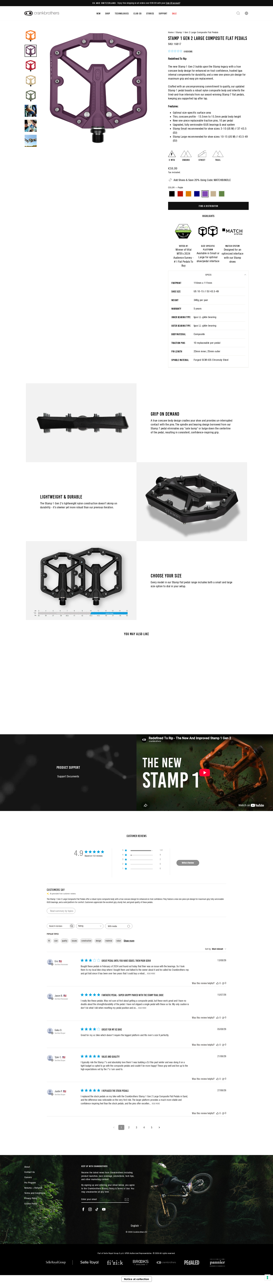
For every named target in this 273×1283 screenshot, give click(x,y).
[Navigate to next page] (159, 1127)
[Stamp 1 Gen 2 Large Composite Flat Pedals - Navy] (51, 711)
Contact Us (29, 1172)
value (118, 940)
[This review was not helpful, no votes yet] (223, 983)
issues (74, 940)
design (98, 940)
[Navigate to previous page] (114, 1127)
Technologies (122, 13)
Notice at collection (136, 1279)
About (27, 1166)
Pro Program (30, 1182)
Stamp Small (180, 128)
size (56, 940)
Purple (205, 194)
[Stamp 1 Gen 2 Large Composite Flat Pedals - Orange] (46, 711)
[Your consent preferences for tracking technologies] (267, 1277)
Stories (150, 13)
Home (171, 32)
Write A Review (188, 862)
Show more (129, 940)
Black (172, 194)
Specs (208, 274)
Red (180, 194)
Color (175, 187)
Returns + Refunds (33, 1187)
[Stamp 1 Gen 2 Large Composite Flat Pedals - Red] (42, 711)
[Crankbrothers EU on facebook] (83, 1209)
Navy (197, 194)
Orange (188, 194)
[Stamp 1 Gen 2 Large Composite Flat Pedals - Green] (63, 711)
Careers (28, 1177)
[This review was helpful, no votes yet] (217, 983)
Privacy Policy (30, 1198)
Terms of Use (123, 1188)
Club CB (137, 13)
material (108, 940)
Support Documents (68, 776)
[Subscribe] (127, 1199)
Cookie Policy (30, 1203)
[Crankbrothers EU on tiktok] (97, 1209)
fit (49, 940)
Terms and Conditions (34, 1193)
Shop (107, 13)
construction (86, 940)
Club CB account (173, 3)
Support (163, 13)
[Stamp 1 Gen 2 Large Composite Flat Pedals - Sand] (59, 711)
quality (64, 940)
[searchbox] (58, 926)
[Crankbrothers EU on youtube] (104, 1209)
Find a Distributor (208, 206)
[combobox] (89, 926)
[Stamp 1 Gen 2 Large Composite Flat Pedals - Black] (38, 711)
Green (221, 194)
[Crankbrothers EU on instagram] (90, 1209)
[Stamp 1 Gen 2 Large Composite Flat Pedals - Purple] (55, 711)
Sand (213, 194)
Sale (174, 13)
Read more (151, 973)
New (98, 13)
